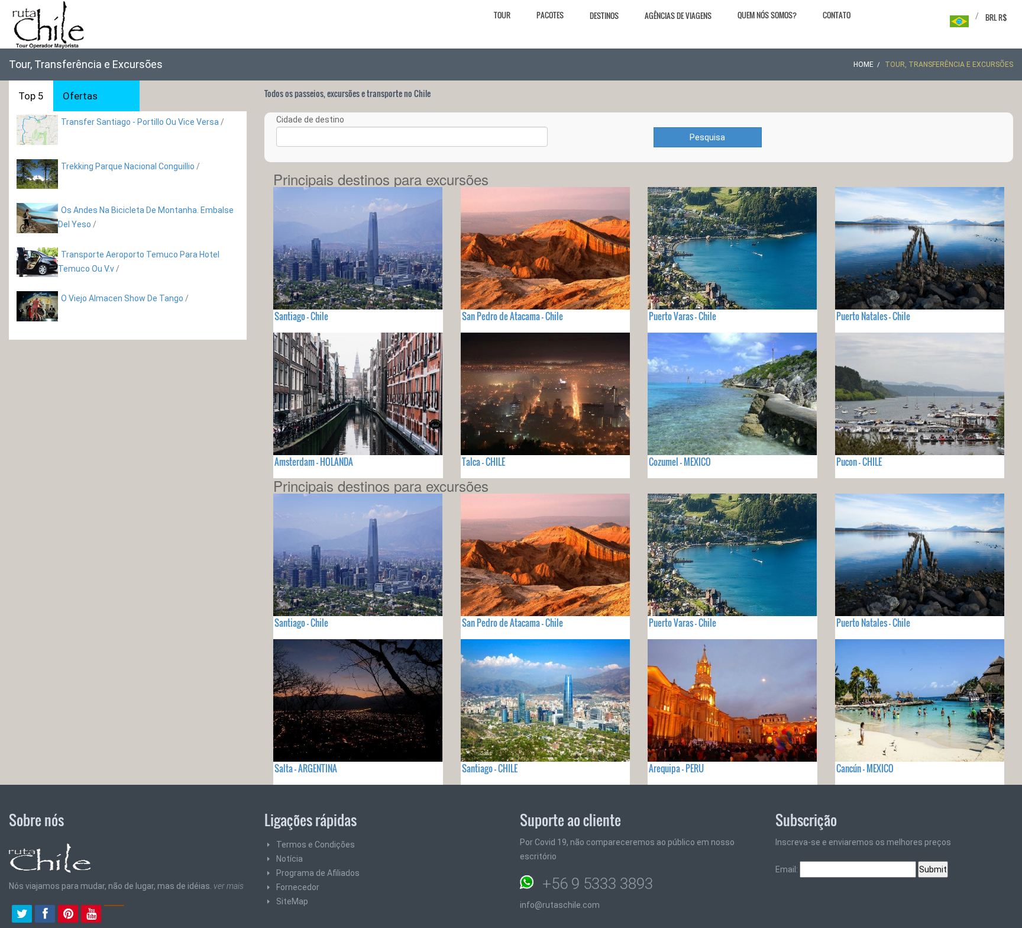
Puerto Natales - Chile (873, 316)
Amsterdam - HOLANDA (313, 461)
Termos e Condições (315, 844)
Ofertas (80, 96)
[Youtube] (91, 915)
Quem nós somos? (767, 15)
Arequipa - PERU (676, 768)
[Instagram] (114, 915)
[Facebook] (45, 915)
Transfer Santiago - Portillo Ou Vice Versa (140, 122)
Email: (787, 869)
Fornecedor (297, 887)
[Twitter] (22, 915)
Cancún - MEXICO (865, 768)
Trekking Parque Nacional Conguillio (128, 166)
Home (863, 64)
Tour (502, 15)
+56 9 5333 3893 (597, 883)
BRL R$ (996, 17)
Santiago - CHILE (490, 768)
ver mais (229, 886)
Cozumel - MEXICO (680, 461)
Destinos (604, 15)
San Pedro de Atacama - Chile (512, 316)
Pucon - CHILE (859, 461)
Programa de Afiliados (318, 873)
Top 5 (31, 96)
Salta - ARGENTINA (305, 768)
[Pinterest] (68, 915)
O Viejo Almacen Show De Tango (123, 298)
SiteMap (292, 901)
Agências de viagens (678, 15)
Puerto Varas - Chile (682, 316)
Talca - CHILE (483, 461)
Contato (836, 15)
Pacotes (550, 15)
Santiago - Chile (301, 316)
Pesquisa (707, 137)
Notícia (289, 858)
